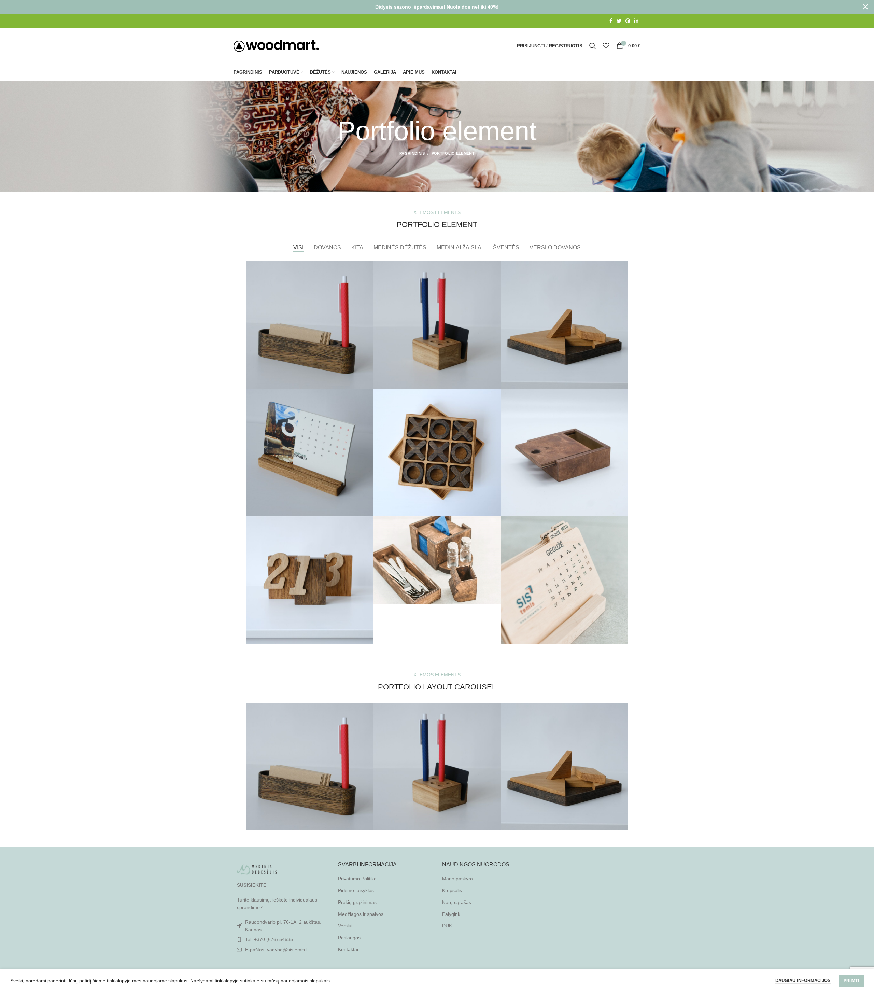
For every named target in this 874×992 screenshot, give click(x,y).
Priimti (851, 980)
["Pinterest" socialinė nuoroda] (627, 20)
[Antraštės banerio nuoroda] (427, 7)
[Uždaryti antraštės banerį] (865, 7)
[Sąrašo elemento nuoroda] (280, 939)
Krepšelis (452, 890)
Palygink (451, 914)
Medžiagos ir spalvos (360, 914)
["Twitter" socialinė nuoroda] (619, 20)
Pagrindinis (412, 153)
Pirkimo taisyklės (356, 890)
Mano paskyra (457, 878)
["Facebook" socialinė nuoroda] (611, 20)
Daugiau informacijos (803, 980)
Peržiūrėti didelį (368, 266)
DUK (447, 925)
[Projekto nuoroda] (309, 325)
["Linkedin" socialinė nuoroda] (636, 20)
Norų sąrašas (456, 902)
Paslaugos (349, 937)
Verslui (345, 925)
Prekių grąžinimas (357, 902)
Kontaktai (348, 949)
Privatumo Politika (357, 878)
